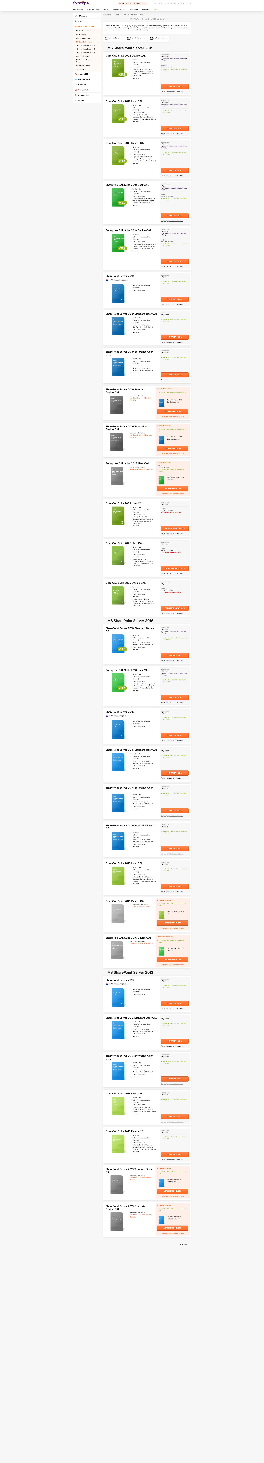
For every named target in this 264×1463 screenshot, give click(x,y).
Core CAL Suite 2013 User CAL (124, 1093)
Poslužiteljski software (86, 26)
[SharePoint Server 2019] (118, 293)
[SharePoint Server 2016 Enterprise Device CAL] (118, 841)
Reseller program (119, 9)
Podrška (160, 3)
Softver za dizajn (84, 95)
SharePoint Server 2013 (120, 980)
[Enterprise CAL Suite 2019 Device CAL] (118, 243)
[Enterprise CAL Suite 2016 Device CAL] (117, 950)
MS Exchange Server (83, 38)
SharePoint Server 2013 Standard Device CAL (130, 1171)
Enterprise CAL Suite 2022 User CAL (127, 463)
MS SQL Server (81, 35)
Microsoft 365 (83, 74)
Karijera (167, 3)
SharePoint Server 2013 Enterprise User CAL (129, 1057)
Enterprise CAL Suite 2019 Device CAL (128, 230)
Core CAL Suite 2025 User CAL (124, 543)
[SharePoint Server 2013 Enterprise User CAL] (118, 1071)
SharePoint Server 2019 (120, 276)
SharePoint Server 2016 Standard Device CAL (130, 630)
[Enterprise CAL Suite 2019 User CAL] (118, 197)
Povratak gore (182, 1245)
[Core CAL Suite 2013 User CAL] (118, 1106)
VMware (81, 100)
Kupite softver (78, 9)
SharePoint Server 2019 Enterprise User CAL (129, 353)
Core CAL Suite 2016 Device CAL (125, 901)
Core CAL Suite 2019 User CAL (124, 101)
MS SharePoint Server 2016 (86, 49)
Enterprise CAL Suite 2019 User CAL (127, 185)
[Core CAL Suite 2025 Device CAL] (118, 595)
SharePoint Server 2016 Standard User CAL (131, 749)
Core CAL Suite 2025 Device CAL (126, 582)
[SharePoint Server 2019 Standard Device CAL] (116, 404)
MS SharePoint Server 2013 (86, 52)
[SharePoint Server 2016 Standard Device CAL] (118, 643)
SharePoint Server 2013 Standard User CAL (131, 1017)
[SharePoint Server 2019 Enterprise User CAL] (118, 367)
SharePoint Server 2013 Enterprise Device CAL (126, 1208)
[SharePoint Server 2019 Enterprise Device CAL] (116, 442)
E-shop (155, 9)
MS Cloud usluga (84, 79)
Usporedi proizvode (172, 411)
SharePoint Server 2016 (120, 712)
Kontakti (173, 3)
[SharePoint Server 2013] (118, 997)
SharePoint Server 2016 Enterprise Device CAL (130, 827)
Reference (145, 9)
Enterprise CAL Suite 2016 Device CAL (128, 937)
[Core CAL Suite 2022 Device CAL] (118, 68)
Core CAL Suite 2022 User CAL (124, 503)
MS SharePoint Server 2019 (86, 45)
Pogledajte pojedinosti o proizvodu (172, 92)
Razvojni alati (83, 85)
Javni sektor (133, 9)
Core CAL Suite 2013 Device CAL (125, 1131)
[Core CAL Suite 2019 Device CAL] (118, 155)
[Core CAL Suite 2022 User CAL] (118, 515)
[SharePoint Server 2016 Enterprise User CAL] (118, 803)
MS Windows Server (83, 31)
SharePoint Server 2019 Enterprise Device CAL (126, 428)
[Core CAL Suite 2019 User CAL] (118, 113)
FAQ (154, 3)
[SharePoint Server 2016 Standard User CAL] (118, 762)
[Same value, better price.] (81, 3)
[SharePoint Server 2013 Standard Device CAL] (116, 1184)
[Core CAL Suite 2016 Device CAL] (117, 913)
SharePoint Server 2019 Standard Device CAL (125, 391)
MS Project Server (82, 56)
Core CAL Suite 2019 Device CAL (125, 143)
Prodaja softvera (93, 9)
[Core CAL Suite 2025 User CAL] (118, 555)
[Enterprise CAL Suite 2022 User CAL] (117, 476)
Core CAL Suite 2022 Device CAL (126, 55)
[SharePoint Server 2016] (118, 729)
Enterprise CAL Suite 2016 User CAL (127, 670)
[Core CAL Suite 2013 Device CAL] (118, 1143)
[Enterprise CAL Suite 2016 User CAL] (118, 682)
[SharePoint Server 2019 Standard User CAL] (118, 326)
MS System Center (83, 66)
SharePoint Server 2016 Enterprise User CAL (129, 789)
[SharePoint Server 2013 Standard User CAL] (118, 1030)
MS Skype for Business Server (84, 61)
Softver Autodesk (84, 90)
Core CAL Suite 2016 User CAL (124, 863)
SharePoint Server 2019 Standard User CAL (131, 313)
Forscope (106, 14)
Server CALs (80, 69)
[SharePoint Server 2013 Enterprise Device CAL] (116, 1221)
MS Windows (82, 16)
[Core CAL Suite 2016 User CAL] (118, 875)
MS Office (81, 21)
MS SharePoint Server (84, 42)
